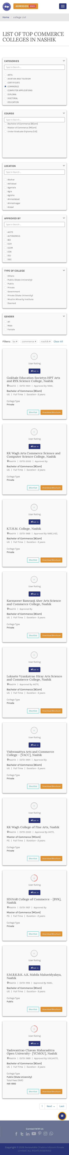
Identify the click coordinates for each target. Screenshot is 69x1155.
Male (10, 325)
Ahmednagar (14, 203)
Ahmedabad (14, 199)
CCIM (10, 247)
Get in (35, 371)
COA (9, 251)
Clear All (58, 341)
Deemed (12, 303)
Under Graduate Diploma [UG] (22, 131)
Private (11, 287)
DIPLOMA (12, 94)
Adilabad (12, 183)
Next (51, 1106)
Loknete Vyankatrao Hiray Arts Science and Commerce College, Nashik (34, 678)
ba (14, 341)
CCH (10, 243)
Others (11, 276)
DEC (10, 259)
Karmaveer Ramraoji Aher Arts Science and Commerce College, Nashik (34, 602)
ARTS (10, 75)
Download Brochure (51, 412)
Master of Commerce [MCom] (22, 127)
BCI (9, 240)
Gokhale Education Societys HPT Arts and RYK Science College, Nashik (33, 379)
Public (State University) (20, 279)
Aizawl (11, 207)
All (9, 321)
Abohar (11, 179)
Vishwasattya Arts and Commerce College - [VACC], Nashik (30, 753)
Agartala (12, 187)
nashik (45, 341)
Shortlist (33, 412)
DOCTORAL (13, 98)
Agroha (11, 195)
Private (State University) (20, 295)
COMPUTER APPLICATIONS (20, 90)
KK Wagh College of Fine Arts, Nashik (33, 827)
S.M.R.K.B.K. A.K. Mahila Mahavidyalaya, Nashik (34, 976)
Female (11, 329)
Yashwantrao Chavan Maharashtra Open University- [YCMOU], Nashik (32, 1051)
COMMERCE (13, 86)
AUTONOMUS (14, 236)
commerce (28, 341)
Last (61, 1106)
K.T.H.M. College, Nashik (24, 529)
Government (14, 291)
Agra (10, 191)
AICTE (10, 232)
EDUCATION (13, 102)
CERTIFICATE (14, 82)
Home (6, 17)
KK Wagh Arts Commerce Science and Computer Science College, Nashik (33, 454)
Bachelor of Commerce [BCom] (23, 123)
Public (11, 283)
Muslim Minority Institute (20, 299)
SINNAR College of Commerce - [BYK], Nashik (34, 900)
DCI (9, 255)
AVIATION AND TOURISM (19, 78)
